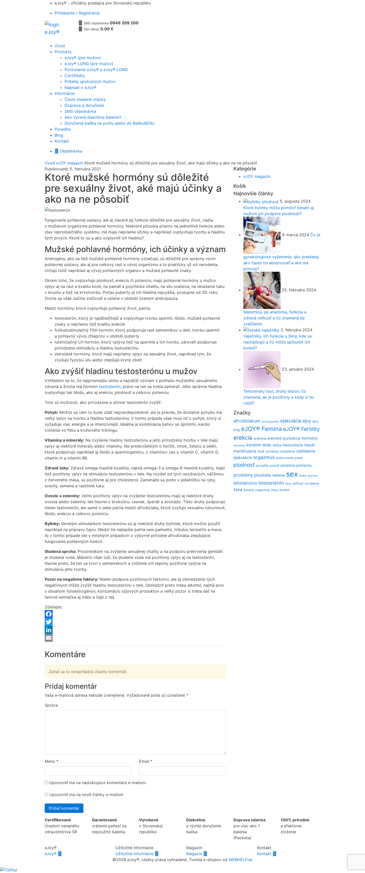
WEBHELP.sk (241, 859)
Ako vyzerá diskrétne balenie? (93, 117)
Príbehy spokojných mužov (90, 81)
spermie (312, 475)
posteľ (274, 465)
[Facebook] (135, 614)
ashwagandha (270, 421)
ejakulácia (290, 420)
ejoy (306, 420)
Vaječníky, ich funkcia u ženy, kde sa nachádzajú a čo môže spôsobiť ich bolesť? (277, 342)
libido (266, 445)
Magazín (196, 853)
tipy (288, 483)
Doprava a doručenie (84, 105)
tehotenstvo (245, 483)
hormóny (310, 438)
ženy (274, 490)
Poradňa (62, 129)
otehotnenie (284, 458)
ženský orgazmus (257, 490)
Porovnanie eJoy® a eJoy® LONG (96, 69)
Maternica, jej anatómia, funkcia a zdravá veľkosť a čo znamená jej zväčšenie (274, 317)
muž (260, 451)
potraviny (304, 465)
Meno (50, 761)
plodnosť (244, 465)
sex (292, 474)
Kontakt (62, 141)
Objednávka (68, 151)
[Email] (135, 638)
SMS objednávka (80, 111)
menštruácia (244, 451)
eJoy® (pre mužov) (83, 57)
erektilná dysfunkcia (283, 438)
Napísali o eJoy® (80, 87)
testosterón (109, 386)
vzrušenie (312, 483)
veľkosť (297, 483)
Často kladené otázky (85, 99)
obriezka (272, 451)
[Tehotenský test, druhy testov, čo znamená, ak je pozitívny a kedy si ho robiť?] (262, 369)
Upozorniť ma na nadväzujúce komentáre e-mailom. (98, 782)
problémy (243, 475)
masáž (309, 445)
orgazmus (264, 457)
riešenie (278, 475)
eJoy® (53, 853)
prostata (262, 475)
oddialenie (287, 451)
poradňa (262, 465)
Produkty (63, 51)
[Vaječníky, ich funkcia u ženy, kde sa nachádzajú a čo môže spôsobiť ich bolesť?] (262, 329)
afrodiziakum (246, 420)
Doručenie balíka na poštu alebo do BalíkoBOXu (109, 123)
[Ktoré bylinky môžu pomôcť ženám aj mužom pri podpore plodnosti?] (261, 201)
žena (237, 489)
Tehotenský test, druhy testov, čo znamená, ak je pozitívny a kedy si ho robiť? (278, 397)
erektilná (260, 438)
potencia (288, 465)
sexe (302, 475)
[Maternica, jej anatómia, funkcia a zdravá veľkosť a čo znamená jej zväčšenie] (262, 289)
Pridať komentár (64, 808)
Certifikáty (75, 75)
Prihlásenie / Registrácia (77, 12)
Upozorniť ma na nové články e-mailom (86, 794)
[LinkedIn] (135, 630)
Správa (51, 705)
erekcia (242, 437)
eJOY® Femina (261, 428)
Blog (59, 135)
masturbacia (293, 445)
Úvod (60, 45)
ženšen (284, 490)
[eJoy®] (59, 30)
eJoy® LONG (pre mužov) (89, 63)
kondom (253, 445)
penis (299, 458)
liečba (277, 445)
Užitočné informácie (137, 853)
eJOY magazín (69, 162)
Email (144, 761)
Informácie (64, 93)
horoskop (239, 445)
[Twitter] (135, 622)
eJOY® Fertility (301, 429)
